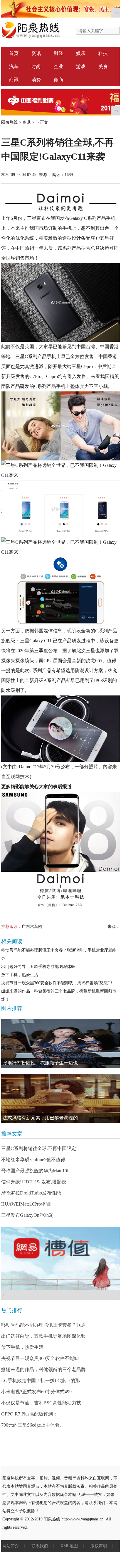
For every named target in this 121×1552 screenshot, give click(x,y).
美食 (103, 66)
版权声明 (98, 1546)
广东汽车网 (32, 926)
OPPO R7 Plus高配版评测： (29, 1413)
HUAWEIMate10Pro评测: (26, 1203)
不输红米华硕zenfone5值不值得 (33, 1159)
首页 (14, 53)
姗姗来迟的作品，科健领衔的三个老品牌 (43, 1369)
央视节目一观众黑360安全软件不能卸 (40, 1358)
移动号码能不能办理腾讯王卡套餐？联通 (43, 1325)
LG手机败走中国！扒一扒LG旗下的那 (40, 1380)
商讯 (14, 79)
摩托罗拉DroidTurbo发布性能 (31, 1192)
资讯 (36, 53)
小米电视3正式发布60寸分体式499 (36, 1391)
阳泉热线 (9, 122)
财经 (58, 53)
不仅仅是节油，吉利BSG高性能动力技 (41, 1402)
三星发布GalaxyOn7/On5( (27, 1215)
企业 (58, 66)
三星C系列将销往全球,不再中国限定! (39, 1148)
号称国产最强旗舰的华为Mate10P (35, 1170)
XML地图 (69, 1546)
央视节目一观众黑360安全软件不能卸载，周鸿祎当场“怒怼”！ (57, 983)
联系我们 (39, 1546)
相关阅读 (11, 941)
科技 (103, 53)
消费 (36, 79)
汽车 (14, 66)
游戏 (80, 66)
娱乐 (80, 53)
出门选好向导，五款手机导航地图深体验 (38, 966)
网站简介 (10, 1546)
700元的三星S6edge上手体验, (31, 1424)
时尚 (36, 66)
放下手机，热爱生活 (19, 975)
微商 (58, 79)
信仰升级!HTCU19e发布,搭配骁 (33, 1181)
